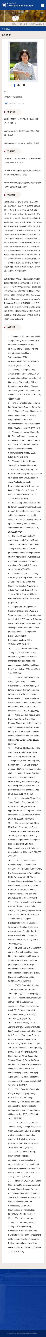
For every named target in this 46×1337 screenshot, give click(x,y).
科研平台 (2, 121)
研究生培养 (2, 143)
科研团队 (2, 82)
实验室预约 (2, 40)
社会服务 (2, 185)
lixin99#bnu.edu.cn (16, 103)
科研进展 (2, 101)
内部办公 (2, 18)
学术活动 (2, 165)
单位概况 (2, 62)
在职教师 (40, 24)
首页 (25, 24)
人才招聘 (2, 204)
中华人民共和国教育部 (11, 1284)
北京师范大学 (8, 1281)
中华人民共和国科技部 (23, 1281)
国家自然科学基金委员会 (30, 1284)
